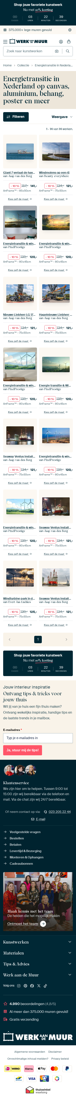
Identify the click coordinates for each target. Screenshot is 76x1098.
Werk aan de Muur (21, 975)
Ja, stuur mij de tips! (23, 750)
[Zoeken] (68, 51)
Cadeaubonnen (21, 864)
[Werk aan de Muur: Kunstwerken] (70, 942)
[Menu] (5, 42)
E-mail (40, 819)
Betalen (15, 845)
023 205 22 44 (60, 812)
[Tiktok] (45, 986)
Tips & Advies (16, 964)
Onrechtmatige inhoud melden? (27, 1058)
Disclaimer (55, 1052)
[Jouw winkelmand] (69, 42)
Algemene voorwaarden (29, 1052)
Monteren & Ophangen (26, 857)
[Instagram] (18, 986)
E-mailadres (12, 730)
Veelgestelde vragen (25, 832)
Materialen (13, 953)
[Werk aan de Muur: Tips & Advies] (70, 964)
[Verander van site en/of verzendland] (70, 30)
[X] (39, 986)
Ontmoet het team (22, 923)
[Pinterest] (25, 986)
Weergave (60, 117)
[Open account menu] (61, 41)
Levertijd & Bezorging (25, 851)
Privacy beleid (60, 1058)
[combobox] (28, 51)
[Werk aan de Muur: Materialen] (70, 953)
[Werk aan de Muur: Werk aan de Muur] (70, 975)
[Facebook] (32, 986)
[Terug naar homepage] (29, 41)
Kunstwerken (16, 942)
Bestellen (17, 838)
